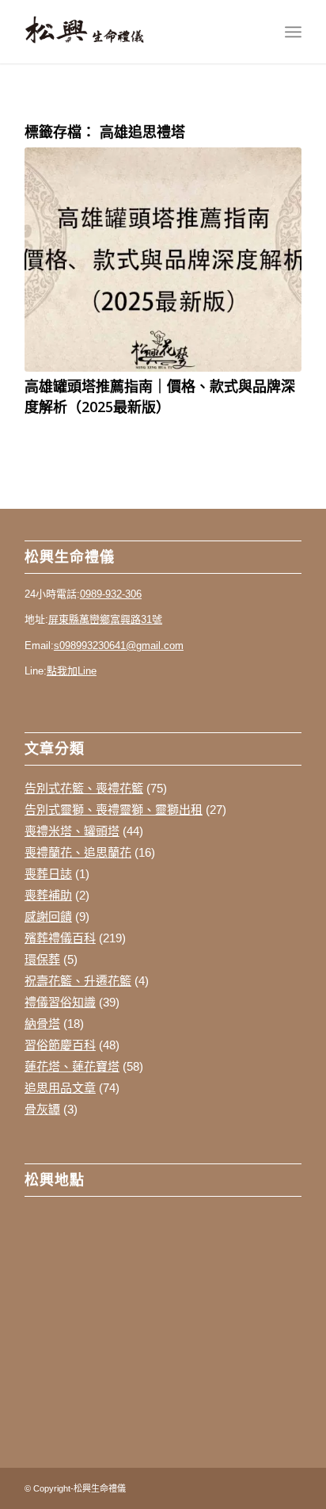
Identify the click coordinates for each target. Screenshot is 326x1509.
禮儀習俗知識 (60, 1002)
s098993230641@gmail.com (119, 645)
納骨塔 (42, 1023)
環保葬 (42, 959)
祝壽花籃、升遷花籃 (78, 981)
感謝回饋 (48, 916)
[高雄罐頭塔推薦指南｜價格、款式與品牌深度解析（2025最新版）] (163, 259)
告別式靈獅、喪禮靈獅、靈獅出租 (114, 809)
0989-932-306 (111, 594)
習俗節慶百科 (60, 1045)
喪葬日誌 (48, 874)
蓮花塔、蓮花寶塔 (72, 1066)
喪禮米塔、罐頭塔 (72, 831)
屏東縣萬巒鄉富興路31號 (105, 619)
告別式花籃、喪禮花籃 (84, 788)
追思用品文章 (60, 1088)
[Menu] (293, 32)
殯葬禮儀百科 (60, 938)
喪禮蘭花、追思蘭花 (78, 852)
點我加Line (72, 671)
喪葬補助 (48, 895)
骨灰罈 (42, 1109)
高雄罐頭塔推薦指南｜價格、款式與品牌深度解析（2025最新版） (160, 395)
